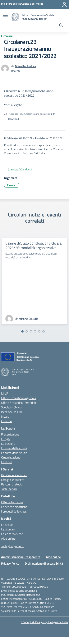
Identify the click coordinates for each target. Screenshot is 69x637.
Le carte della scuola (14, 452)
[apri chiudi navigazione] (5, 17)
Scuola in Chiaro (11, 407)
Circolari (11, 185)
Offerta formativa (12, 502)
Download (13, 119)
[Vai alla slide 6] (43, 331)
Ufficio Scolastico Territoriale (19, 402)
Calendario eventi (12, 534)
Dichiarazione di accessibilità (44, 563)
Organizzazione (11, 457)
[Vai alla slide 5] (39, 331)
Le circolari (8, 529)
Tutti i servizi (9, 489)
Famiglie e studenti (13, 479)
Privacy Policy (10, 563)
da (13, 66)
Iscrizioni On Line (12, 412)
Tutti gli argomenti (12, 546)
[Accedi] (64, 4)
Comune (6, 421)
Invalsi (5, 416)
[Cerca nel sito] (61, 25)
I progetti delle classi (14, 511)
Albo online (8, 538)
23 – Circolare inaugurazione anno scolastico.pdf (29, 114)
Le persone (8, 443)
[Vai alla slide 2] (26, 331)
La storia (6, 462)
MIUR (4, 393)
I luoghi (5, 439)
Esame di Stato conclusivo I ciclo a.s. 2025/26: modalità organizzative (33, 245)
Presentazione (10, 434)
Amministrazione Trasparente (20, 557)
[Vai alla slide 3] (31, 331)
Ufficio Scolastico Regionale (18, 398)
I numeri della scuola (14, 448)
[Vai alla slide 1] (22, 331)
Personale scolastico (14, 475)
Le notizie (7, 524)
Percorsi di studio (11, 484)
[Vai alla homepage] (15, 17)
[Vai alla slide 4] (35, 331)
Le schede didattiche (14, 506)
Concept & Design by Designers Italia (44, 622)
